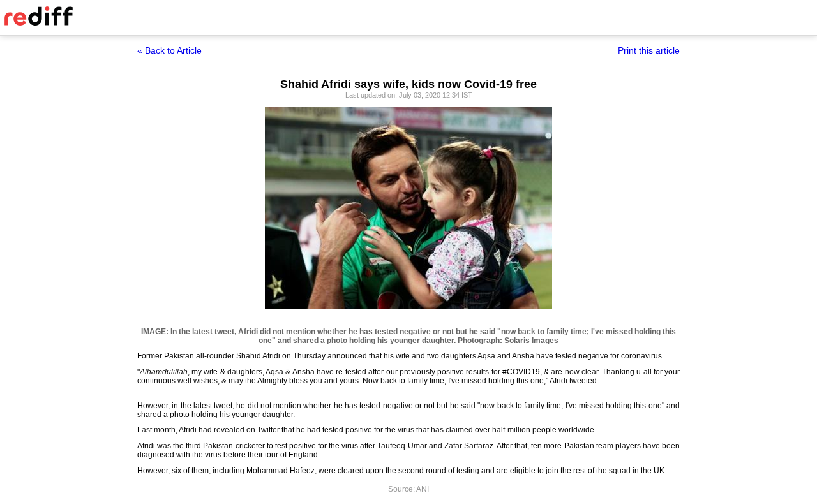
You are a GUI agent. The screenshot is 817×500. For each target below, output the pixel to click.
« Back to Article (169, 50)
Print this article (649, 50)
